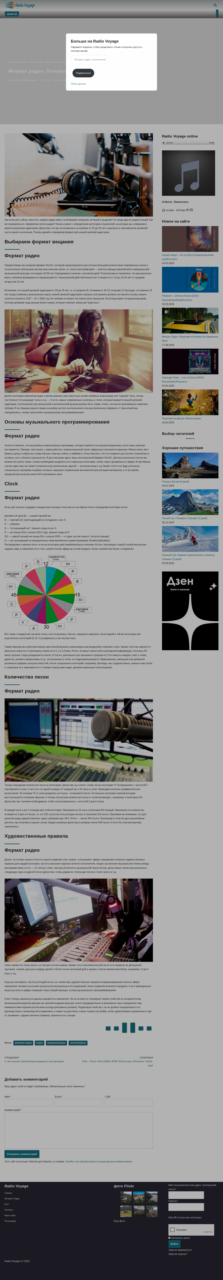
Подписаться (83, 73)
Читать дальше (78, 84)
